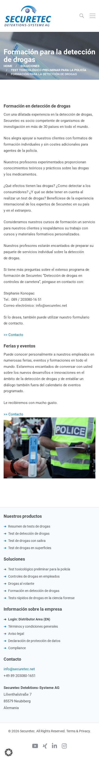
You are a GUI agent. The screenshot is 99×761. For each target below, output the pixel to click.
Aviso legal (16, 634)
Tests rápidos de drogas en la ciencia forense (41, 598)
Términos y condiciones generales (33, 626)
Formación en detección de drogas (33, 591)
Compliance (17, 648)
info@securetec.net (19, 669)
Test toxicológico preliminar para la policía (48, 70)
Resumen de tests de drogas (29, 526)
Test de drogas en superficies (29, 548)
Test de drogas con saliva (27, 541)
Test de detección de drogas (29, 533)
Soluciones (29, 66)
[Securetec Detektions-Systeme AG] (28, 16)
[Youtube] (35, 746)
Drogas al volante (21, 583)
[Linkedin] (54, 746)
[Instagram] (64, 746)
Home (8, 66)
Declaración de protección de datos (34, 641)
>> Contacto (13, 335)
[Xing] (45, 746)
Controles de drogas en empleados (34, 576)
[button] (8, 752)
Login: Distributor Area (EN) (29, 619)
